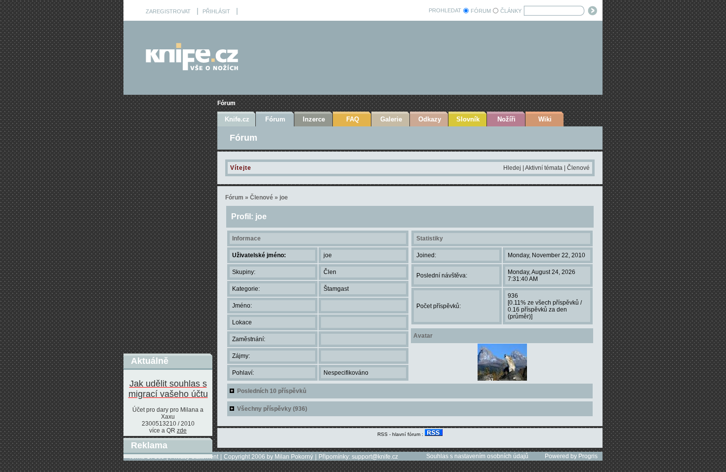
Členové (578, 167)
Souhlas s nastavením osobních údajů (477, 456)
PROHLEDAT (445, 10)
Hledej (512, 167)
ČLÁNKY (511, 11)
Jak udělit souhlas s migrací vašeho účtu (168, 389)
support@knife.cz (375, 456)
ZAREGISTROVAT (168, 11)
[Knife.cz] (192, 68)
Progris (588, 456)
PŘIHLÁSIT (216, 11)
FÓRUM (481, 11)
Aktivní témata (544, 167)
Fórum (226, 103)
